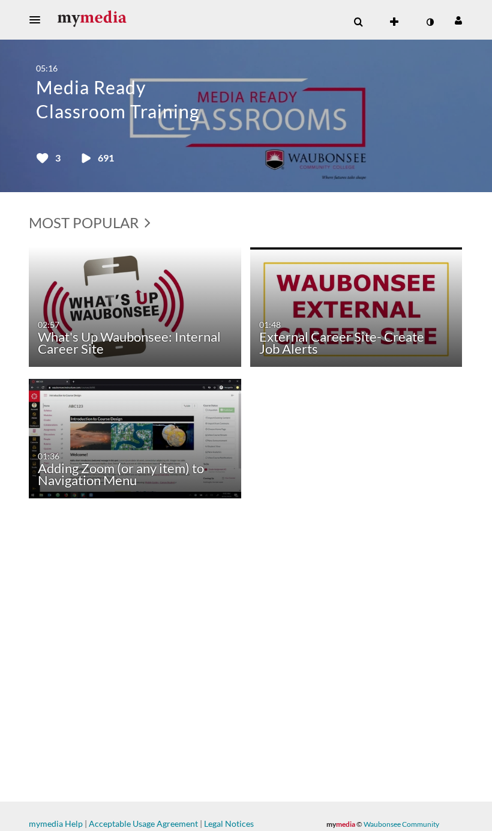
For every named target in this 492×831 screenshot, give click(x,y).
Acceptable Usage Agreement (143, 823)
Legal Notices (229, 823)
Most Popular (85, 222)
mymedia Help (56, 823)
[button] (38, 19)
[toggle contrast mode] (430, 22)
